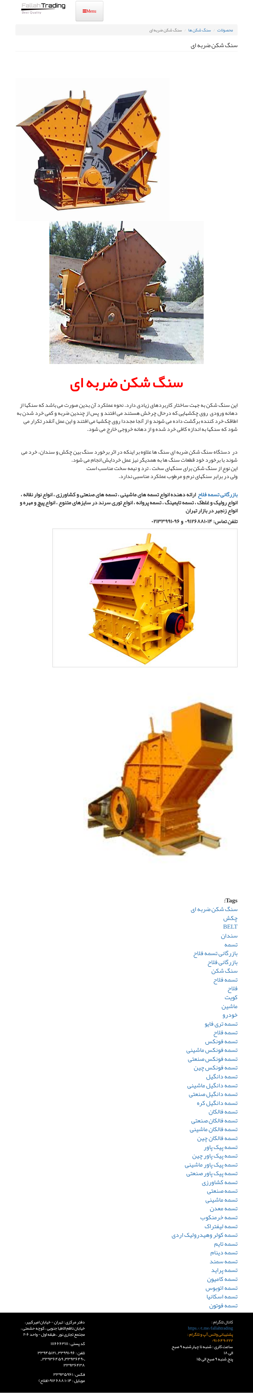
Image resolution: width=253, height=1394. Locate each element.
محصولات (225, 30)
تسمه (231, 944)
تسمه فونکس (221, 1041)
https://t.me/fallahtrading (210, 1328)
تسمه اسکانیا (222, 1296)
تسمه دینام (224, 1252)
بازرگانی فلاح (222, 962)
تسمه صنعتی (222, 1190)
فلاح (232, 988)
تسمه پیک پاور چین (215, 1155)
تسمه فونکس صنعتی (213, 1059)
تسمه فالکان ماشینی (214, 1129)
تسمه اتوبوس (221, 1288)
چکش (230, 918)
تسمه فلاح (225, 979)
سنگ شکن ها (199, 30)
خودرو (230, 1014)
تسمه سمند (223, 1261)
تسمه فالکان (223, 1111)
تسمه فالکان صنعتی (214, 1120)
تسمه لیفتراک (221, 1226)
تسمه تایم (226, 1243)
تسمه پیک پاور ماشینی (211, 1164)
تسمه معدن (224, 1208)
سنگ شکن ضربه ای (214, 909)
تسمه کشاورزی (220, 1182)
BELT (230, 926)
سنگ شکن (224, 970)
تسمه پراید (224, 1270)
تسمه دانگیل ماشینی (212, 1085)
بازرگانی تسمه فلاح (218, 494)
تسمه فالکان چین (217, 1138)
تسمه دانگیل (222, 1076)
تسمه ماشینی (221, 1199)
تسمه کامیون (222, 1279)
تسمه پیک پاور (221, 1147)
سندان (229, 935)
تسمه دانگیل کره (217, 1103)
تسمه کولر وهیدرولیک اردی (205, 1234)
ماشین (230, 1006)
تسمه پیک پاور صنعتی (212, 1173)
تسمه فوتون (223, 1305)
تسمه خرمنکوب (219, 1217)
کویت (231, 997)
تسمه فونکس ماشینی (212, 1050)
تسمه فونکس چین (216, 1067)
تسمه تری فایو (221, 1023)
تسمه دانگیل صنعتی (213, 1094)
